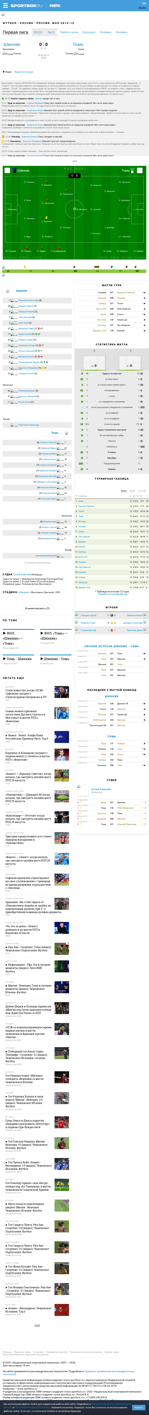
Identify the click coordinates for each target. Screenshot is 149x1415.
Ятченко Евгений (26, 351)
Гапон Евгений (25, 317)
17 (147, 531)
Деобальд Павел (26, 328)
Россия (26, 23)
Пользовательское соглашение (86, 1352)
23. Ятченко (26, 251)
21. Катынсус (24, 257)
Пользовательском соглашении (32, 1407)
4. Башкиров (124, 200)
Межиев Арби (49, 521)
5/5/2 (135, 521)
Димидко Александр (46, 482)
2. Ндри (27, 237)
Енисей (81, 547)
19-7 (142, 501)
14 (147, 557)
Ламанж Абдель (25, 306)
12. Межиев (102, 257)
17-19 (142, 557)
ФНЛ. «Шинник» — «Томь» (13, 638)
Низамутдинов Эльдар (28, 362)
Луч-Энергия (84, 537)
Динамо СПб (84, 587)
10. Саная (107, 251)
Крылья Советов (86, 506)
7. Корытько (47, 221)
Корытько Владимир (32, 141)
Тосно (81, 511)
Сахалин (82, 572)
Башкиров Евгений (47, 476)
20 (147, 521)
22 (147, 516)
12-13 (142, 552)
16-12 (142, 542)
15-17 (142, 531)
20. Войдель (47, 237)
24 (147, 501)
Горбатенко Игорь (35, 110)
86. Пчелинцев (10, 257)
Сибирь (81, 577)
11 (76, 552)
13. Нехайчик (122, 251)
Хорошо (138, 1407)
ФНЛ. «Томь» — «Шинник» (54, 635)
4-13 (142, 572)
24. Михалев (81, 209)
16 (147, 547)
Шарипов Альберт (48, 470)
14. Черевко (138, 251)
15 (76, 572)
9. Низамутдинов (58, 251)
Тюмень (82, 562)
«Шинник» (24, 592)
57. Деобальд (48, 203)
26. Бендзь (114, 257)
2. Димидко (109, 227)
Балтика (82, 552)
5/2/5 (135, 531)
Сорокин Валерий (35, 103)
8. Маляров (47, 185)
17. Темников (124, 237)
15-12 (142, 521)
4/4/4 (135, 547)
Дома (132, 491)
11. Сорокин (95, 209)
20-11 (142, 526)
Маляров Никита (26, 357)
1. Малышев (11, 209)
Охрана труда (111, 1352)
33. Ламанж (29, 182)
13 (76, 562)
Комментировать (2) (37, 608)
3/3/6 (135, 562)
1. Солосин (138, 209)
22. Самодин (65, 227)
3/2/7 (135, 572)
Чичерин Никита (48, 533)
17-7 (142, 506)
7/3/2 (135, 501)
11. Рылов (37, 257)
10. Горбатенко (66, 194)
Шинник (12, 44)
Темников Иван (49, 454)
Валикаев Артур (48, 538)
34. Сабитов (124, 218)
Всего (124, 491)
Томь (78, 44)
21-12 (142, 516)
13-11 (142, 547)
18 (76, 587)
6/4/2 (135, 516)
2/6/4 (135, 567)
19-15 (142, 511)
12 (131, 501)
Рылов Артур (24, 402)
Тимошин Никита (26, 312)
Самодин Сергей (26, 373)
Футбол (10, 23)
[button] (16, 32)
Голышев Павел (48, 499)
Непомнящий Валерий (46, 556)
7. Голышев (95, 233)
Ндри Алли (23, 323)
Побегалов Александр (28, 425)
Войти (142, 7)
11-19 (142, 582)
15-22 (142, 567)
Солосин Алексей (48, 442)
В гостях (142, 491)
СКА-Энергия (84, 567)
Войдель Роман (25, 340)
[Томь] (139, 170)
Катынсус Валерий (27, 396)
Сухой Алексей (22, 574)
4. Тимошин (29, 218)
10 (76, 547)
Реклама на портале (56, 1352)
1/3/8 (135, 587)
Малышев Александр (28, 300)
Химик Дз (83, 582)
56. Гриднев (10, 251)
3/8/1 (135, 542)
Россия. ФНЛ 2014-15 (55, 23)
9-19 (142, 577)
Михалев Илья (49, 493)
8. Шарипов (110, 191)
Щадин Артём (24, 334)
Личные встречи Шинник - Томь (111, 646)
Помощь (7, 1352)
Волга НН (82, 557)
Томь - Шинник (19, 659)
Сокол (81, 531)
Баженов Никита (29, 137)
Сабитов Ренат (49, 459)
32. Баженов (95, 185)
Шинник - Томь (56, 659)
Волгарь (82, 521)
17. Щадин (41, 251)
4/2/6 (135, 557)
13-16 (142, 562)
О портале (38, 1352)
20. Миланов (124, 182)
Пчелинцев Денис (26, 391)
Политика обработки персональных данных (26, 1354)
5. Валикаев (140, 257)
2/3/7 (135, 582)
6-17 (142, 587)
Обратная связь (22, 1352)
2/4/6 (135, 577)
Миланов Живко (48, 448)
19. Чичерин (127, 257)
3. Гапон (27, 200)
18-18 (142, 537)
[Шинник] (7, 170)
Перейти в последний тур (113, 594)
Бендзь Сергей (49, 527)
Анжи (80, 501)
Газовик (82, 526)
